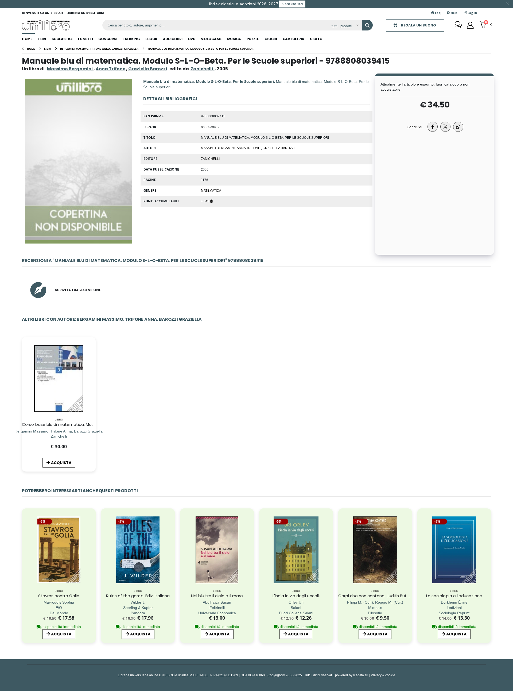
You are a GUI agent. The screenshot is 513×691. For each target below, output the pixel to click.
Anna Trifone (110, 69)
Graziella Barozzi (147, 69)
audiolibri (172, 38)
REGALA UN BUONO (418, 25)
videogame (211, 38)
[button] (485, 25)
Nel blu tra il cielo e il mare (217, 596)
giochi (271, 38)
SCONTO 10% (293, 4)
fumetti (85, 38)
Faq (437, 13)
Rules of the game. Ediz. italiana (137, 596)
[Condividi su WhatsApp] (458, 127)
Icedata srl (360, 675)
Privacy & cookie (383, 675)
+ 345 (205, 201)
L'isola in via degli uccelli (296, 596)
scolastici (62, 38)
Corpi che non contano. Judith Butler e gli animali (387, 596)
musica (234, 38)
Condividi (414, 126)
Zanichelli (210, 158)
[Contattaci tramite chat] (458, 25)
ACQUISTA (61, 462)
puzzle (253, 38)
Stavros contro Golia (59, 596)
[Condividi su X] (445, 127)
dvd (192, 38)
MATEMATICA (211, 190)
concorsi (107, 38)
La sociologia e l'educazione (454, 596)
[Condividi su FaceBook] (433, 127)
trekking (131, 38)
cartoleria (293, 38)
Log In (472, 13)
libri (42, 38)
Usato (316, 38)
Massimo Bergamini (70, 69)
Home (27, 38)
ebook (151, 38)
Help (453, 13)
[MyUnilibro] (470, 25)
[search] (367, 25)
